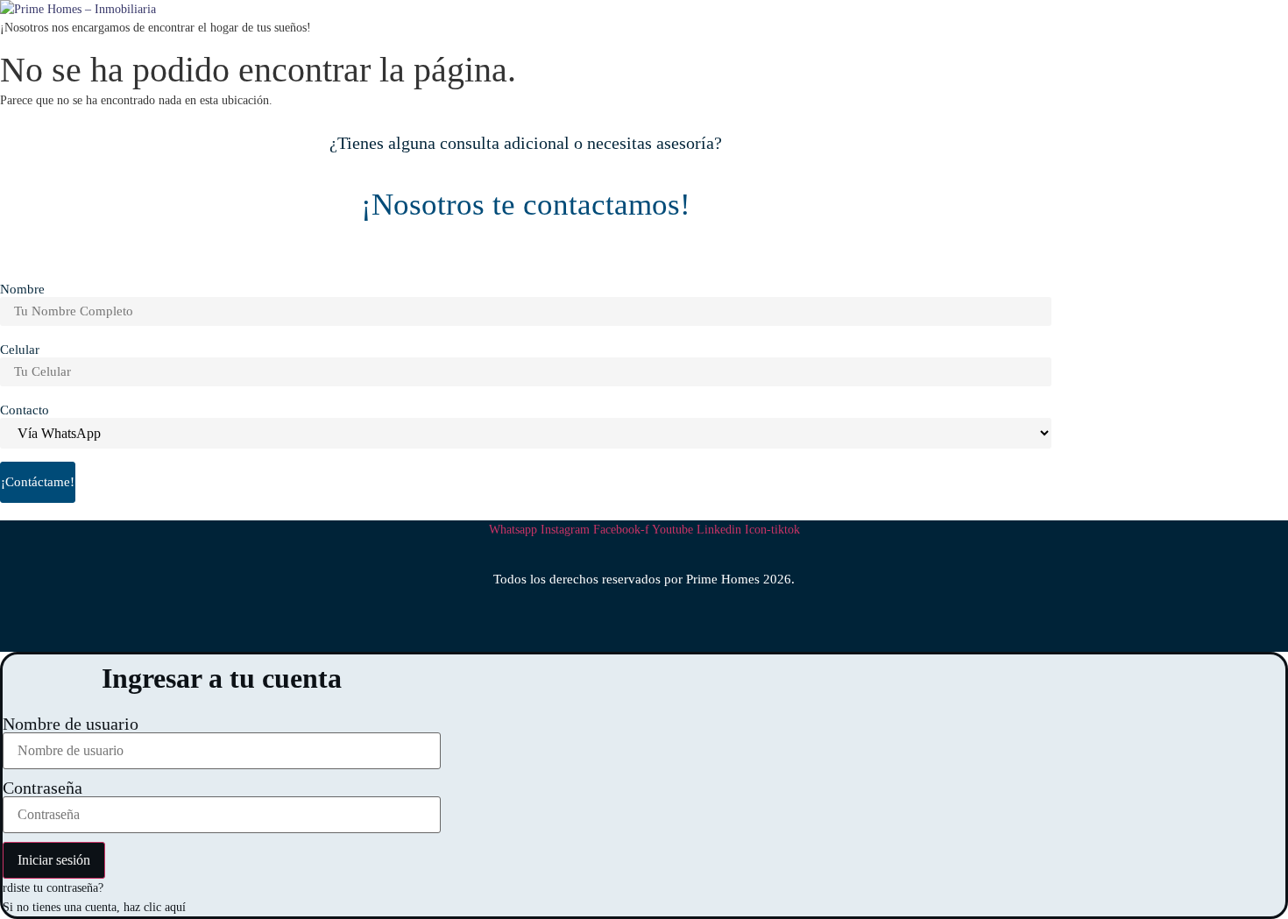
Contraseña (42, 787)
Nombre (22, 289)
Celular (19, 350)
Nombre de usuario (70, 723)
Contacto (24, 410)
